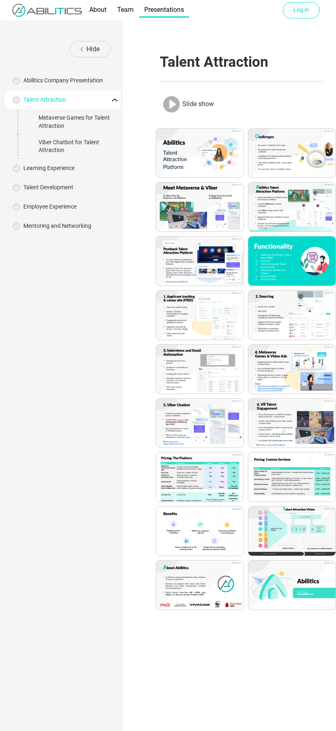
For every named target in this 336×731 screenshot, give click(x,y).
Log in (301, 10)
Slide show (197, 103)
